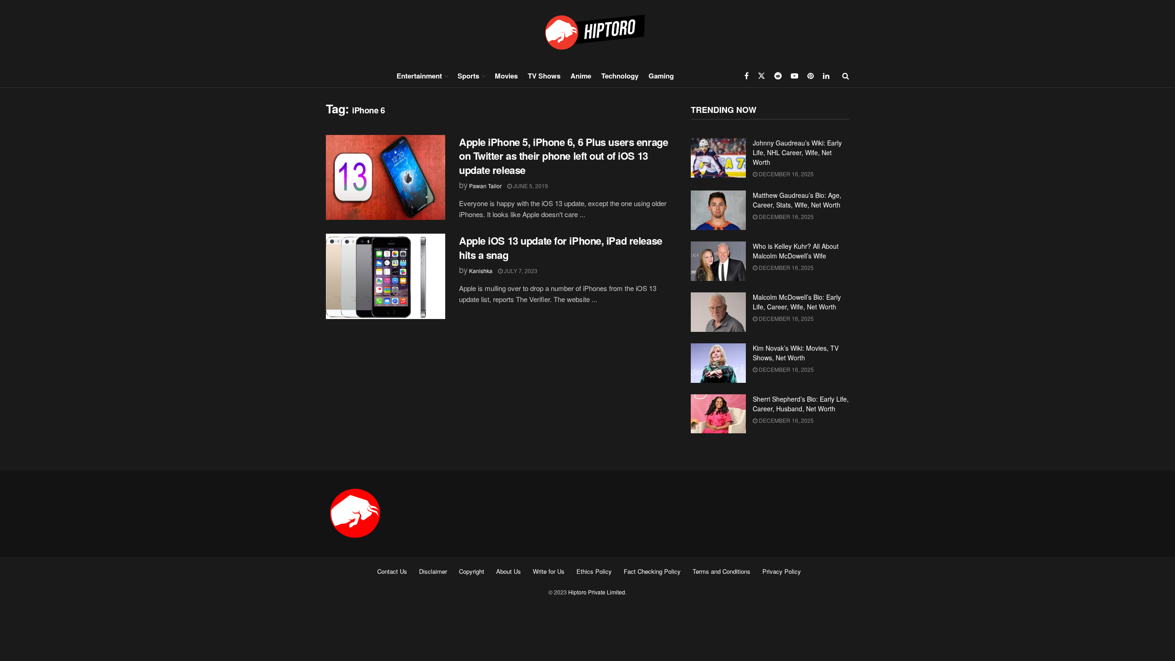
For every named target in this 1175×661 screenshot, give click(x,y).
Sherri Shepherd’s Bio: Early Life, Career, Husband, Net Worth (801, 403)
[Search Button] (845, 75)
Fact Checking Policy (652, 571)
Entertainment (419, 76)
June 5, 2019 (530, 186)
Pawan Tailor (485, 186)
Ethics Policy (594, 571)
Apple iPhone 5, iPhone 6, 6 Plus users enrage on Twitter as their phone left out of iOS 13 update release (563, 156)
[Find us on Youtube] (794, 75)
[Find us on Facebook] (746, 75)
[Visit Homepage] (587, 32)
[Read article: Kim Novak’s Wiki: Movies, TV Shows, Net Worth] (718, 363)
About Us (508, 571)
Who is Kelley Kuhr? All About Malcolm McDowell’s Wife (796, 250)
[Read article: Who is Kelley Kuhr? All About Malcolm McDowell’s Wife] (718, 261)
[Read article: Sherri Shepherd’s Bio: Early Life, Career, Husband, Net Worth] (718, 414)
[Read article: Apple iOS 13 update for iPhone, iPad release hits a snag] (385, 276)
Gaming (661, 76)
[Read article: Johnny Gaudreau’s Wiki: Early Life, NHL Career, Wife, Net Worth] (718, 158)
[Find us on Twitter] (761, 75)
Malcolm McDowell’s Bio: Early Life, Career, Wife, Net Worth (797, 301)
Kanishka (480, 270)
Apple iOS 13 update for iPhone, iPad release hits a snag (560, 247)
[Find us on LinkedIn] (826, 75)
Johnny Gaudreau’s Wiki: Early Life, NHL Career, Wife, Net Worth (797, 152)
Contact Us (392, 571)
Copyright (471, 571)
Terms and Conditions (721, 571)
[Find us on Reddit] (778, 75)
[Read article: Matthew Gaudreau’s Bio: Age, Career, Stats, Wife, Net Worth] (718, 210)
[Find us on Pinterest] (810, 75)
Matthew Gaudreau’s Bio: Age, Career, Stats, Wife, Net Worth (797, 199)
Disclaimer (433, 571)
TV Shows (544, 76)
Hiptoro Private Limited (596, 592)
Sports (468, 76)
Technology (619, 76)
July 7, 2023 (520, 270)
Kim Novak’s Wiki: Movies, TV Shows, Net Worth (796, 352)
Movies (506, 76)
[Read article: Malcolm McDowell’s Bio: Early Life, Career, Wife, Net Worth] (718, 312)
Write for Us (549, 571)
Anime (581, 76)
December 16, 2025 (785, 174)
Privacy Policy (781, 571)
